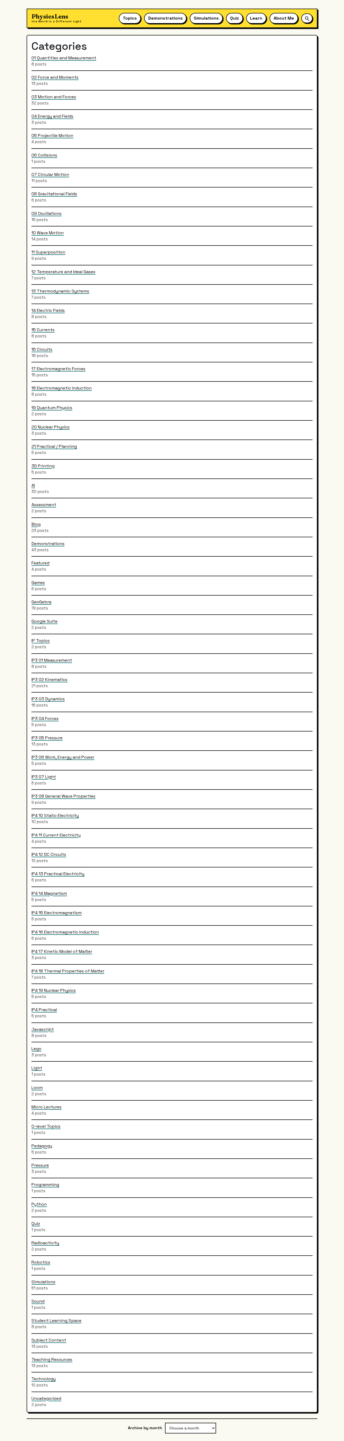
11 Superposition (48, 252)
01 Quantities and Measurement (63, 58)
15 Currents (43, 330)
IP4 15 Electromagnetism (56, 912)
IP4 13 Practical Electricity (57, 874)
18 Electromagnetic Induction (61, 388)
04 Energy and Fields (52, 116)
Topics (130, 18)
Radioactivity (45, 1243)
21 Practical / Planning (54, 446)
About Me (284, 18)
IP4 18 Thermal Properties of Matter (67, 971)
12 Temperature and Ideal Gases (63, 271)
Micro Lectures (46, 1106)
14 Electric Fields (48, 310)
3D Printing (43, 466)
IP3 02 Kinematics (49, 679)
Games (38, 582)
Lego (36, 1048)
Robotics (40, 1262)
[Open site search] (307, 18)
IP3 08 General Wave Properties (63, 796)
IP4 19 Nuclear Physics (53, 990)
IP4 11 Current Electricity (56, 835)
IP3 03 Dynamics (48, 699)
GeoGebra (41, 601)
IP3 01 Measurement (51, 660)
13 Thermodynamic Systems (60, 291)
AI (33, 485)
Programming (45, 1184)
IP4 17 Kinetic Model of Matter (61, 951)
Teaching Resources (51, 1359)
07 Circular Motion (50, 174)
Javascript (42, 1029)
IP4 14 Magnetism (49, 893)
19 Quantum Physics (51, 407)
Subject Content (48, 1340)
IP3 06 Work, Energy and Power (62, 757)
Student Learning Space (56, 1320)
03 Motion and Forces (53, 96)
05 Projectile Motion (52, 135)
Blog (36, 524)
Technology (43, 1379)
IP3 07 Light (43, 776)
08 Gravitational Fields (54, 194)
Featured (40, 563)
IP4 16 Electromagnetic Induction (65, 932)
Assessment (43, 504)
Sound (38, 1301)
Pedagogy (41, 1145)
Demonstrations (165, 18)
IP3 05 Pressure (47, 737)
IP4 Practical (44, 1010)
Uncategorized (46, 1398)
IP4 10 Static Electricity (55, 815)
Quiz (234, 18)
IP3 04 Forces (45, 718)
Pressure (40, 1165)
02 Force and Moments (54, 77)
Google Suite (44, 621)
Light (36, 1068)
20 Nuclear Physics (50, 427)
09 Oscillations (46, 213)
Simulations (206, 18)
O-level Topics (45, 1126)
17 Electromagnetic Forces (58, 369)
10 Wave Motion (47, 232)
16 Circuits (41, 349)
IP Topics (40, 640)
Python (39, 1204)
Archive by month (145, 1427)
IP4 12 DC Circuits (48, 854)
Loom (37, 1087)
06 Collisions (44, 155)
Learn (256, 18)
